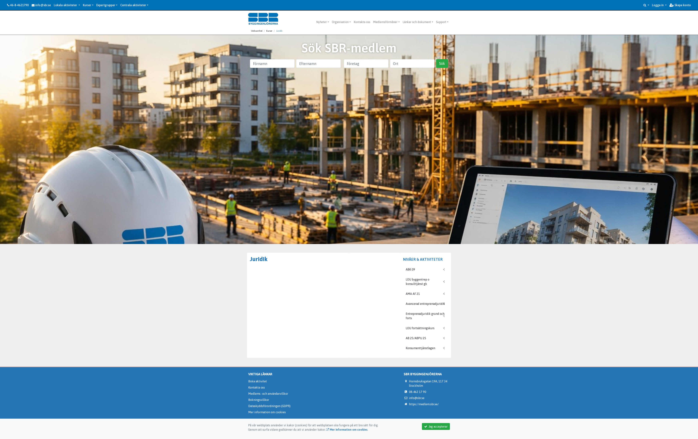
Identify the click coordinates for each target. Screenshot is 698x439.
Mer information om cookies (267, 412)
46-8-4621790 (19, 5)
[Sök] (646, 5)
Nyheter (321, 22)
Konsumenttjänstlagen (420, 348)
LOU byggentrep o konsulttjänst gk (417, 281)
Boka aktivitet (257, 381)
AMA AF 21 (413, 293)
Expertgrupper (105, 5)
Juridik (279, 31)
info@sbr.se (43, 5)
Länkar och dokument (417, 22)
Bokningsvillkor (258, 399)
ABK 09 (410, 269)
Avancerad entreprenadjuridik (425, 303)
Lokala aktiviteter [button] (66, 5)
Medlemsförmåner (385, 22)
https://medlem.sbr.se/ (424, 404)
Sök (442, 63)
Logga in (658, 5)
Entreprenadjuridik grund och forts (425, 316)
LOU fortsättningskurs (420, 328)
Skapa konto (682, 5)
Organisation (340, 22)
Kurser (87, 5)
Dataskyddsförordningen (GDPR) (269, 406)
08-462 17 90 (417, 391)
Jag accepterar (437, 426)
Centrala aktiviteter (133, 5)
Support (441, 22)
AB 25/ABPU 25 (416, 338)
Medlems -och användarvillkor (268, 393)
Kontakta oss (362, 22)
